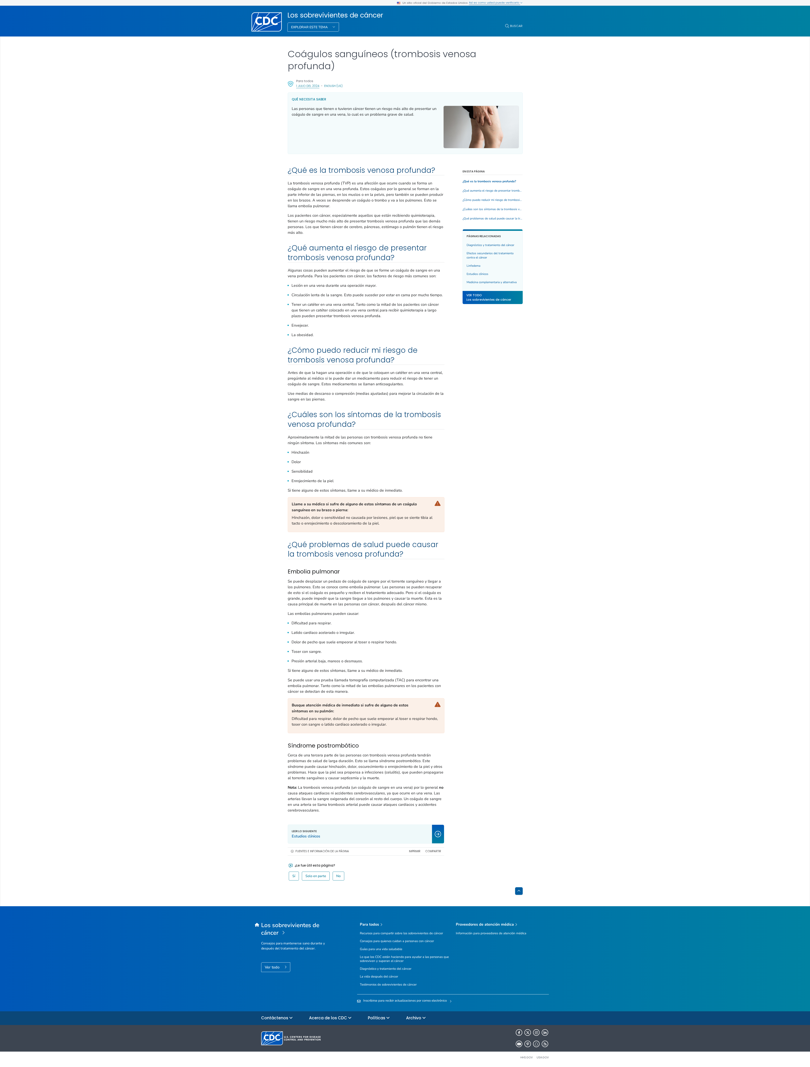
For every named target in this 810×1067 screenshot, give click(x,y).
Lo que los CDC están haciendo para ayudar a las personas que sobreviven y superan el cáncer (404, 959)
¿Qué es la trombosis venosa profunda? (489, 181)
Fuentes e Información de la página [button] (322, 851)
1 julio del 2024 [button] (307, 86)
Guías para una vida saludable (381, 949)
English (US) (333, 86)
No (338, 876)
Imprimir (414, 851)
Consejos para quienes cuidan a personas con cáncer (397, 941)
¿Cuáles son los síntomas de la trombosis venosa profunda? (493, 209)
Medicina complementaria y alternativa (492, 282)
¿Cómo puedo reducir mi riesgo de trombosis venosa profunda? (493, 200)
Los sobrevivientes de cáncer (335, 15)
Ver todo (273, 967)
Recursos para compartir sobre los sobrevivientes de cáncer (401, 933)
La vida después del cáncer (379, 976)
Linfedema (473, 266)
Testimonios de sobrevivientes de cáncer (388, 984)
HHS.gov (526, 1057)
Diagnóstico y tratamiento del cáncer (490, 245)
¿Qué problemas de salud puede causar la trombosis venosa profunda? (493, 218)
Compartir (433, 851)
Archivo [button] (414, 1018)
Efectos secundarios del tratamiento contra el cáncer (490, 255)
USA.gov (543, 1057)
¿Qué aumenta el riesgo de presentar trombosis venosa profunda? (493, 191)
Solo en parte (315, 876)
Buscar (516, 26)
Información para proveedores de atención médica (491, 933)
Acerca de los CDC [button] (328, 1018)
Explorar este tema (310, 27)
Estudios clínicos (477, 274)
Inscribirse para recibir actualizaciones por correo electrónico (405, 1000)
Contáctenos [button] (275, 1018)
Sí (293, 876)
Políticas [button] (377, 1018)
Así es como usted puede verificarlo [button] (494, 3)
